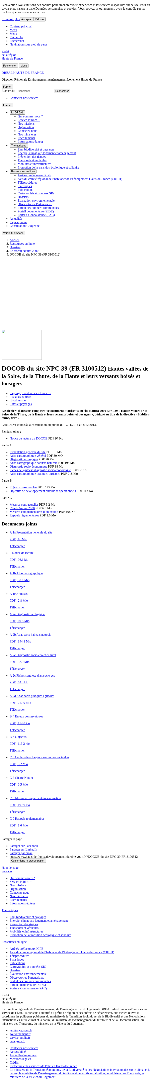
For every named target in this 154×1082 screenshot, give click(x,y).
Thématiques (18, 145)
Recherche (16, 37)
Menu (13, 30)
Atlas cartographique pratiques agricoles (35, 473)
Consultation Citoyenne (25, 225)
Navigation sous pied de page (28, 44)
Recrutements (26, 138)
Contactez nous (27, 130)
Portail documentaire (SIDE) (36, 211)
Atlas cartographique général (28, 455)
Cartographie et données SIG (36, 193)
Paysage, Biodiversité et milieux (30, 393)
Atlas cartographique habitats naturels (33, 463)
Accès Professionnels (23, 1055)
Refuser (39, 19)
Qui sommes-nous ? (30, 116)
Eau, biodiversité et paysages (36, 149)
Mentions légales (20, 1059)
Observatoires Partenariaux (35, 204)
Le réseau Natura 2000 (24, 251)
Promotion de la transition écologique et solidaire (48, 167)
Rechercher (17, 40)
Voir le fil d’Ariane (13, 232)
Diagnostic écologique (24, 459)
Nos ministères (27, 134)
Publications (25, 189)
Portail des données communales (38, 207)
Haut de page (10, 867)
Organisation (26, 127)
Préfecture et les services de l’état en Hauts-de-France (43, 1066)
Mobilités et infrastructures (34, 164)
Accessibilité (18, 1051)
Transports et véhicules (32, 160)
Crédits (14, 1062)
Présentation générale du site (28, 452)
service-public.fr (20, 1037)
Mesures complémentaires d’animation (34, 511)
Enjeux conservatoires (23, 487)
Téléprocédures (27, 182)
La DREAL (17, 112)
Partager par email (21, 853)
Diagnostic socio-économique (28, 466)
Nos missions (26, 123)
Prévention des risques (32, 156)
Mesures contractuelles (24, 504)
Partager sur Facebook (24, 846)
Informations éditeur (30, 141)
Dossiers (23, 197)
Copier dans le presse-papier (27, 860)
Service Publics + (29, 120)
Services (7, 871)
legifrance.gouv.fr (21, 1030)
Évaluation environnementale (36, 200)
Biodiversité (18, 400)
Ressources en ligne (23, 171)
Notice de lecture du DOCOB (29, 438)
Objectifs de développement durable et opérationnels (43, 491)
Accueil (14, 240)
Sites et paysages (21, 404)
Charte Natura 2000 (22, 508)
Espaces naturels (20, 396)
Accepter (26, 19)
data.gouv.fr (17, 1041)
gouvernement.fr (20, 1034)
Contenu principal (21, 26)
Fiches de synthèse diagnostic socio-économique (40, 470)
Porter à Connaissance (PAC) (36, 215)
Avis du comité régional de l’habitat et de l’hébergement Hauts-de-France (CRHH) (70, 179)
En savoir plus (11, 19)
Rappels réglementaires (24, 515)
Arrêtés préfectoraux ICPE (34, 175)
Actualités (16, 218)
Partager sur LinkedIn (23, 849)
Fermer (7, 86)
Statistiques (25, 186)
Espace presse (18, 222)
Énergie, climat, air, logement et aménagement (47, 153)
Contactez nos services (24, 98)
